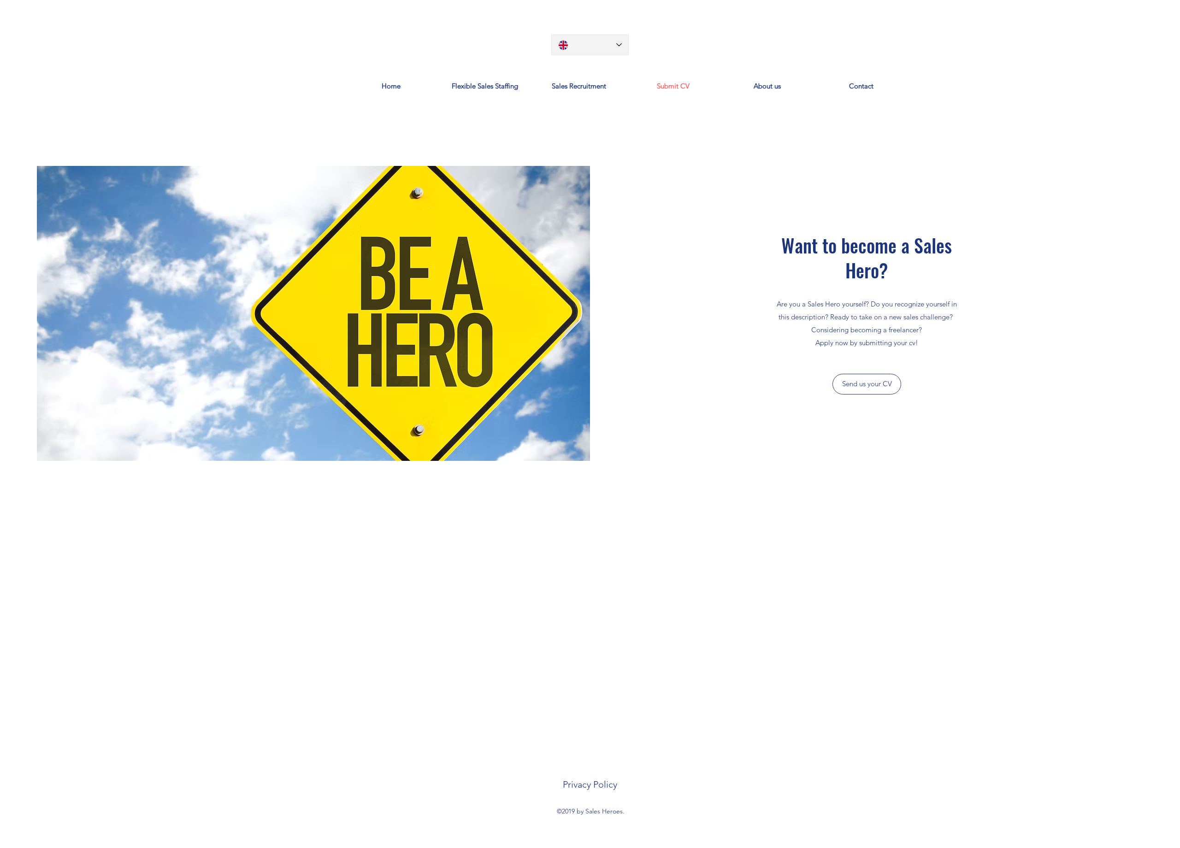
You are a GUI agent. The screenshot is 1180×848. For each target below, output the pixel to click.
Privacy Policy (590, 784)
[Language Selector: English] (590, 45)
